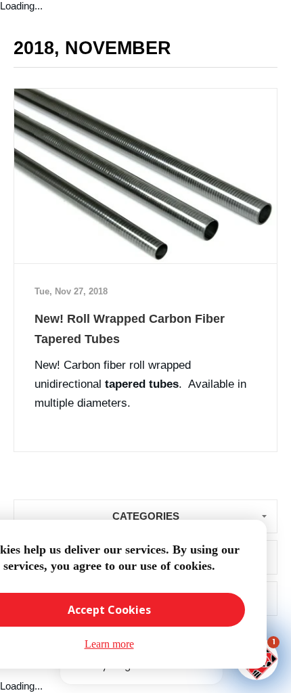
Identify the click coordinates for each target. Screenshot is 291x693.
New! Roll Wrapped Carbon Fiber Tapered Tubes (130, 329)
